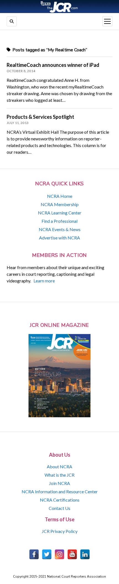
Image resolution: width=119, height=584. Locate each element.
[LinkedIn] (85, 554)
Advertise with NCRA (59, 237)
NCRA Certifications (59, 499)
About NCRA (59, 466)
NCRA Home (59, 196)
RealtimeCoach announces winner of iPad (53, 65)
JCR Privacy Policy (59, 531)
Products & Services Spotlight (40, 117)
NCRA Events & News (60, 229)
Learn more (44, 280)
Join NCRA (59, 483)
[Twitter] (47, 554)
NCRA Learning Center (59, 212)
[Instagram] (59, 554)
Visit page (59, 6)
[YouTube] (72, 554)
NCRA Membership (60, 204)
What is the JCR (59, 474)
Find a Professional (59, 221)
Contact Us (59, 508)
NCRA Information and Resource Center (60, 491)
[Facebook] (34, 554)
